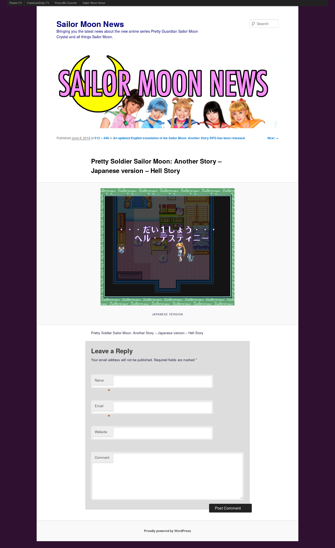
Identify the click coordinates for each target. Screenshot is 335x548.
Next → (272, 138)
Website (101, 431)
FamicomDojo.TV (38, 2)
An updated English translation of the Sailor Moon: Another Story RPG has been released (179, 138)
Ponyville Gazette (66, 2)
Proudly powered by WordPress (167, 530)
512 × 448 (101, 138)
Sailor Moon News (93, 2)
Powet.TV (15, 2)
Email (102, 407)
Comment (102, 457)
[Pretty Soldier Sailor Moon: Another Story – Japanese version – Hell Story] (167, 246)
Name (102, 381)
